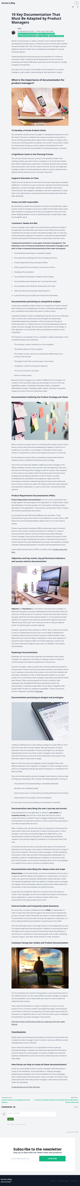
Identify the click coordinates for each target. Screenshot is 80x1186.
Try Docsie (74, 1181)
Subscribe (52, 1159)
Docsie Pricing (63, 1181)
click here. (39, 691)
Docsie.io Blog (8, 3)
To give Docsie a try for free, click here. (26, 1087)
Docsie (52, 1181)
